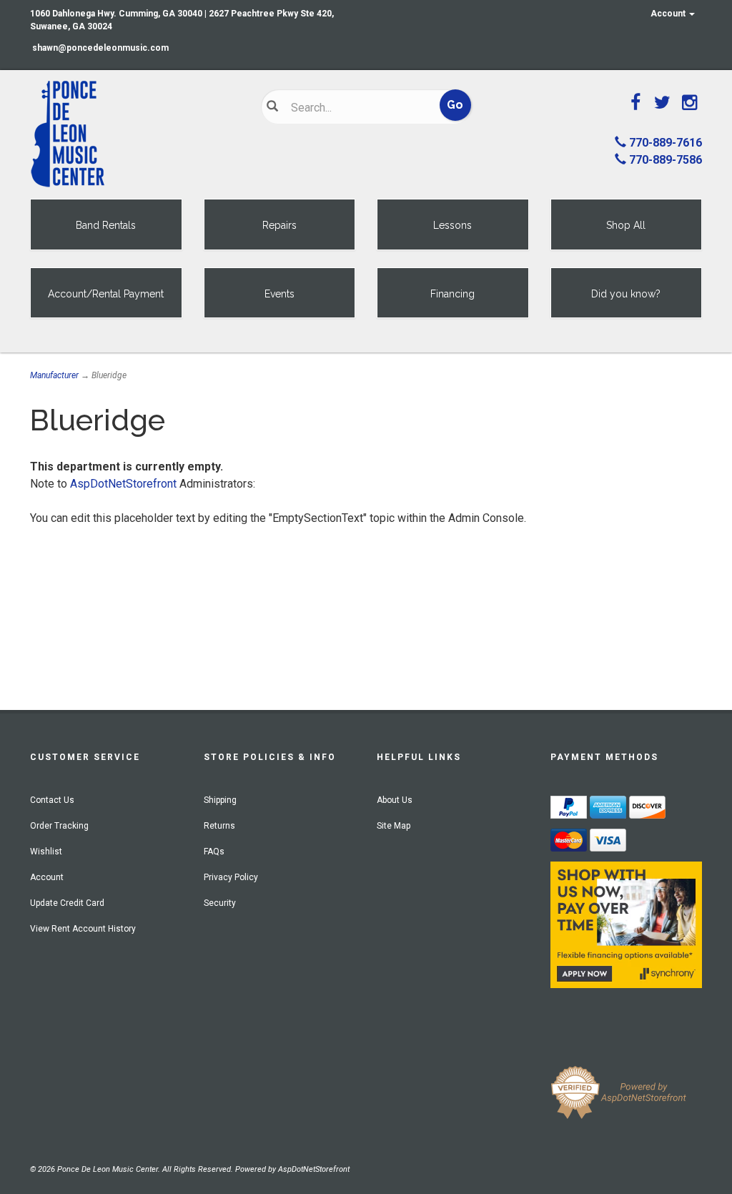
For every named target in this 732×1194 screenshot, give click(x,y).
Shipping (220, 800)
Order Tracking (59, 826)
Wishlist (46, 852)
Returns (219, 826)
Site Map (393, 826)
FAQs (214, 852)
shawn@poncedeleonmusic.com (100, 48)
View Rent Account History (83, 929)
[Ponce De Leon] (134, 134)
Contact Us (52, 800)
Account (669, 14)
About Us (394, 800)
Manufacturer (54, 375)
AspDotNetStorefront (123, 483)
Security (220, 903)
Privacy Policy (231, 877)
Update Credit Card (67, 903)
